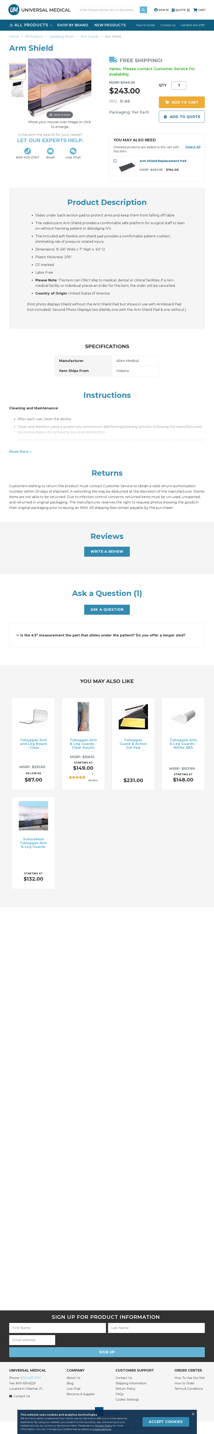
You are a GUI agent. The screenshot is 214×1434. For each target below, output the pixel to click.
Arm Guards (90, 36)
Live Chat (73, 1389)
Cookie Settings (127, 1399)
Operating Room (62, 36)
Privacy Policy (103, 1425)
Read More (19, 452)
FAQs (120, 1394)
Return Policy (125, 1389)
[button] (192, 147)
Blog (70, 1383)
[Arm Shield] (17, 71)
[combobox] (112, 9)
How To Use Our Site (190, 1378)
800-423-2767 (30, 1378)
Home (14, 36)
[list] (107, 25)
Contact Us (167, 25)
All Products (34, 36)
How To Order (145, 25)
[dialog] (107, 1422)
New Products (110, 25)
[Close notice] (192, 1414)
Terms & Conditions (189, 1389)
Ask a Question (107, 610)
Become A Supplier (81, 1394)
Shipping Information (131, 1383)
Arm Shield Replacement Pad (163, 161)
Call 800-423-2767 (193, 25)
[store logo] (39, 9)
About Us (73, 1378)
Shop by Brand (72, 25)
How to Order (185, 1383)
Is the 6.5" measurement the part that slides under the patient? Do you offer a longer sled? (102, 635)
